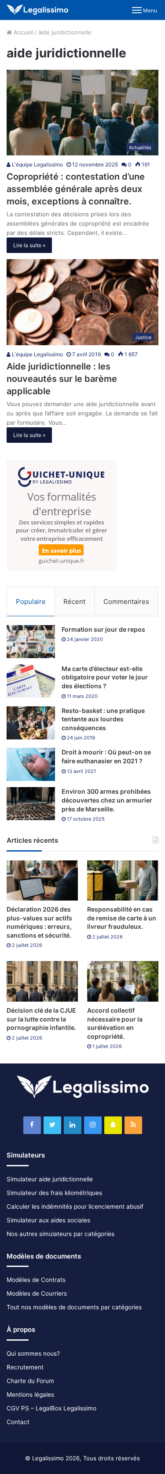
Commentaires (126, 601)
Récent (74, 601)
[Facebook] (32, 1125)
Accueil (22, 32)
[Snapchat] (113, 1125)
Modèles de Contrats (36, 1279)
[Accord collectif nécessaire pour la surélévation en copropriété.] (122, 981)
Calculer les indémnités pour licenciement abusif (75, 1206)
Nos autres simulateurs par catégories (60, 1233)
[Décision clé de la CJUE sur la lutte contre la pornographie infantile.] (42, 981)
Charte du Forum (30, 1380)
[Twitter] (52, 1125)
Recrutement (25, 1367)
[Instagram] (93, 1125)
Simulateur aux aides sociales (48, 1220)
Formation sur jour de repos (103, 629)
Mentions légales (30, 1394)
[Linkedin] (72, 1125)
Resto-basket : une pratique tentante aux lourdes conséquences (103, 719)
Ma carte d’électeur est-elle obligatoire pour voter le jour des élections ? (105, 677)
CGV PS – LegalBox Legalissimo (51, 1408)
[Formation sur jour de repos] (31, 641)
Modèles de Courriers (37, 1293)
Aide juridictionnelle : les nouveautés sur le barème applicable (62, 378)
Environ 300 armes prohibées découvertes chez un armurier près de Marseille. (107, 800)
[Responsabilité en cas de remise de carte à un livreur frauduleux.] (122, 880)
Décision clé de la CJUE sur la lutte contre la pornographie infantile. (41, 1019)
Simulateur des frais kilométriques (54, 1192)
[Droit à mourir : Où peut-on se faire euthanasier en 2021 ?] (31, 764)
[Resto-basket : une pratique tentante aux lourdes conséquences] (31, 722)
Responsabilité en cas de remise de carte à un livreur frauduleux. (121, 917)
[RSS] (133, 1125)
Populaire (31, 601)
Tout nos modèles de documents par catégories (74, 1307)
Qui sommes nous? (33, 1353)
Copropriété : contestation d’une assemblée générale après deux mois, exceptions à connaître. (76, 189)
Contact (18, 1421)
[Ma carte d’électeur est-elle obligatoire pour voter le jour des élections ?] (31, 680)
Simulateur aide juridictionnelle (50, 1179)
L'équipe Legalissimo (37, 164)
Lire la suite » (29, 245)
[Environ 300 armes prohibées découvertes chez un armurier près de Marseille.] (31, 803)
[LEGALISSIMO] (37, 9)
